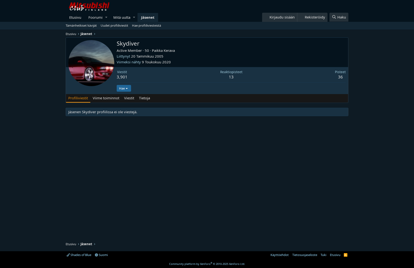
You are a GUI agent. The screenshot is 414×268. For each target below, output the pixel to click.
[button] (106, 17)
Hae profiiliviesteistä (146, 25)
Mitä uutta (121, 17)
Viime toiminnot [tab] (106, 97)
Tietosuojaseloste (304, 255)
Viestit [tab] (129, 97)
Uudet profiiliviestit (114, 25)
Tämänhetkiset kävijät (81, 25)
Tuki (323, 255)
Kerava (169, 50)
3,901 (122, 77)
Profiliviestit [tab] (78, 97)
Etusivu (75, 17)
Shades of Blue (80, 255)
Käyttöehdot (279, 255)
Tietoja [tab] (144, 97)
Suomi (103, 255)
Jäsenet (148, 17)
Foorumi (95, 17)
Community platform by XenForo (207, 264)
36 (340, 77)
